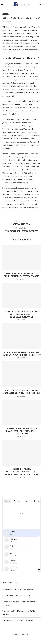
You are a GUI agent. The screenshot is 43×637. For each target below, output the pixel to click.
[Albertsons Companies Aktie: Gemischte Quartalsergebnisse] (21, 374)
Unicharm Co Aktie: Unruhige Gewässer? (17, 620)
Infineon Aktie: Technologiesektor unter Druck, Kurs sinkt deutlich (21, 472)
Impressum (25, 634)
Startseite (16, 634)
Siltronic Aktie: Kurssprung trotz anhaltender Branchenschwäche (21, 314)
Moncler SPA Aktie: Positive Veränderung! (18, 590)
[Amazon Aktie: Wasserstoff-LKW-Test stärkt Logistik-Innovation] (21, 412)
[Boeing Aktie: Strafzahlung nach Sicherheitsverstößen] (21, 257)
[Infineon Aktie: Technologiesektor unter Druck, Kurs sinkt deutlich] (21, 453)
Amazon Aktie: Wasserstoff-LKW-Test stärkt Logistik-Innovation (21, 431)
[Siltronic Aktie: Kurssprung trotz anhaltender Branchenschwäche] (21, 295)
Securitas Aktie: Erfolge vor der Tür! (16, 596)
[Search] (40, 4)
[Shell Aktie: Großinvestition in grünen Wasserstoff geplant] (21, 336)
